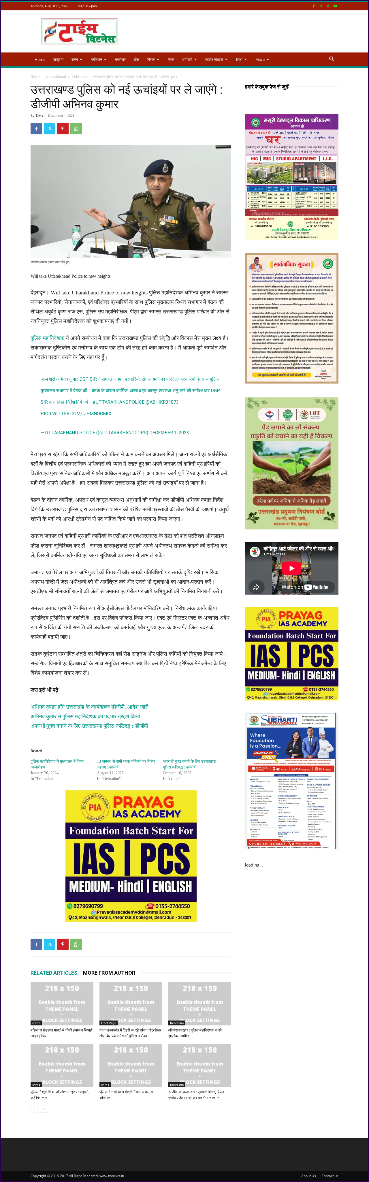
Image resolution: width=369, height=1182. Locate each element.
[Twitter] (328, 6)
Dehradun (79, 76)
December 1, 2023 (169, 432)
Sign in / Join (87, 6)
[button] (331, 60)
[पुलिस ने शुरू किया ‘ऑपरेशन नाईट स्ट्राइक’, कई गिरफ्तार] (62, 1065)
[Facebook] (313, 6)
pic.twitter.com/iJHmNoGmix (76, 413)
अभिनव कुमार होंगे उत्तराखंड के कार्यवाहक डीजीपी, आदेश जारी (89, 707)
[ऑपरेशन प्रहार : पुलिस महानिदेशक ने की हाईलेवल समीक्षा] (199, 1003)
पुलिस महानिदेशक (47, 338)
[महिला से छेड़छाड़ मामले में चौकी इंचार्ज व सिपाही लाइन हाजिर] (62, 1003)
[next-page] (43, 1109)
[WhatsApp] (76, 128)
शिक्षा (239, 59)
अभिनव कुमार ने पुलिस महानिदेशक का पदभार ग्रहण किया (85, 716)
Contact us (329, 1175)
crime (36, 1023)
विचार (151, 59)
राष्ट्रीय (58, 59)
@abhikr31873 (162, 402)
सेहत (171, 59)
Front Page (108, 1023)
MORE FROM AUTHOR (109, 973)
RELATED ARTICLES (54, 973)
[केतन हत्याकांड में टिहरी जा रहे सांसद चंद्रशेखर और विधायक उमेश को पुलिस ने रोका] (130, 1003)
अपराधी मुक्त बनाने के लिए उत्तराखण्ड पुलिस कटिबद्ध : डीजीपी (89, 726)
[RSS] (321, 6)
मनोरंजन (96, 59)
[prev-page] (34, 1109)
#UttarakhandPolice (118, 402)
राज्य (74, 59)
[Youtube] (335, 6)
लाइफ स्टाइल (214, 59)
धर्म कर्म (187, 59)
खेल (136, 59)
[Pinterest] (63, 128)
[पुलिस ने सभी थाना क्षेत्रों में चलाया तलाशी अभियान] (130, 1065)
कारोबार (120, 59)
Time (40, 115)
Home (40, 59)
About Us (308, 1175)
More (260, 59)
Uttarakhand (56, 76)
